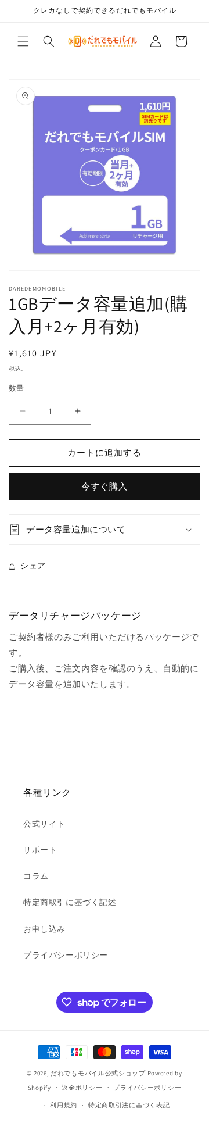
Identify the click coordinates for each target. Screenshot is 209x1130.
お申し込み (44, 929)
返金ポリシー (82, 1087)
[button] (23, 41)
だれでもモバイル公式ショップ (98, 1073)
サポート (40, 850)
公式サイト (44, 823)
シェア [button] (33, 565)
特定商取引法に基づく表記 (129, 1105)
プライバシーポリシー (65, 955)
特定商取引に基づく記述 (70, 902)
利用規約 (63, 1105)
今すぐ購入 (104, 486)
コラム (36, 876)
